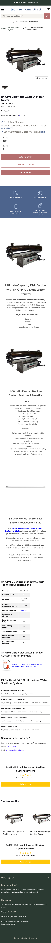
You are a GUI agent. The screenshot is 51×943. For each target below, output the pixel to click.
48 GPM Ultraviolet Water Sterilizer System (13, 833)
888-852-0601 (7, 128)
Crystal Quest (9, 106)
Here (42, 132)
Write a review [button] (25, 784)
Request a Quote (25, 165)
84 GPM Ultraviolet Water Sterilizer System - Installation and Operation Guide (27, 665)
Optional (24, 610)
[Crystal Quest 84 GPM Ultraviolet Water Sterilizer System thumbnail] (5, 87)
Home (3, 29)
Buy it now (25, 172)
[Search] (47, 16)
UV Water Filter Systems (13, 29)
